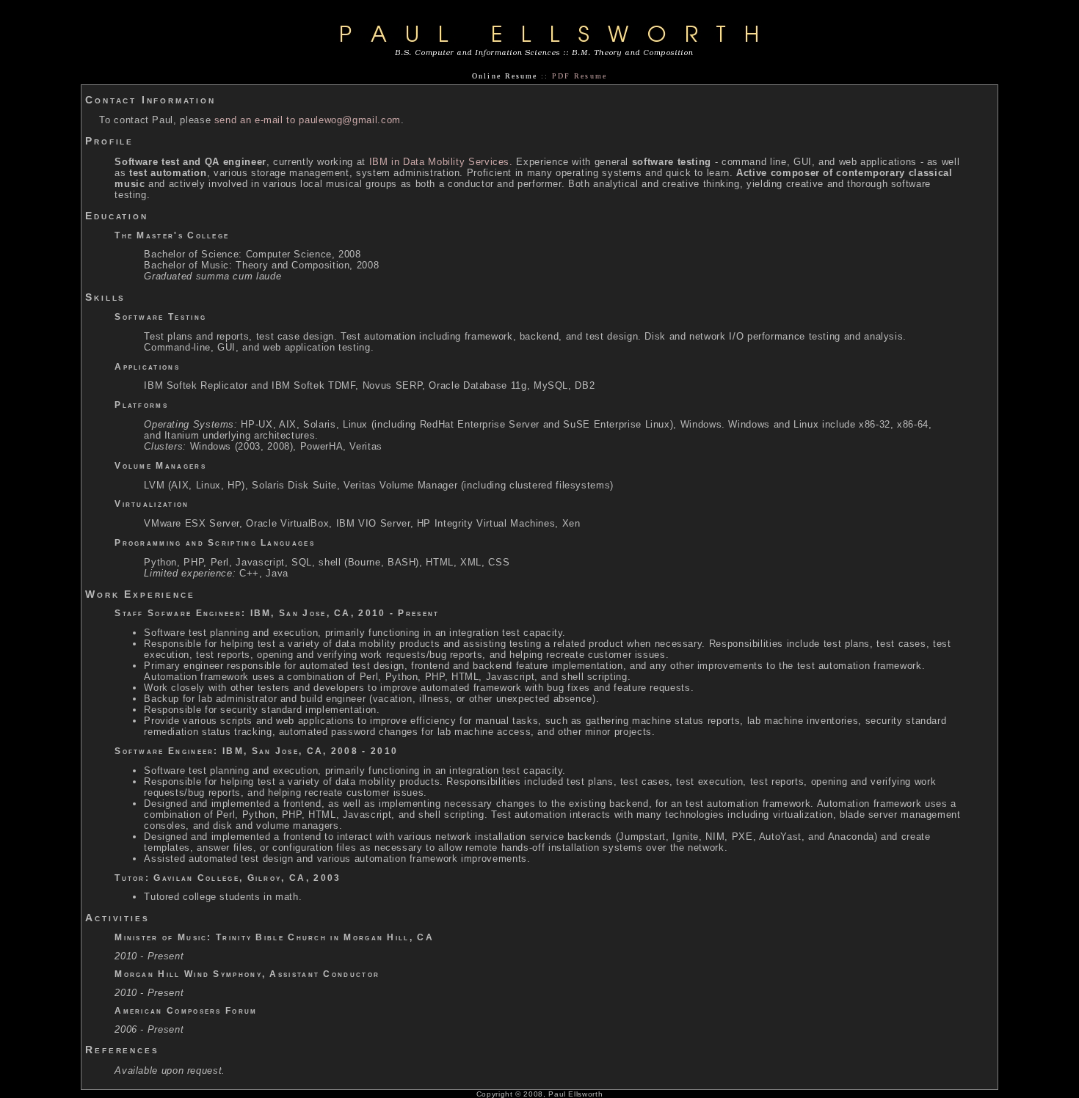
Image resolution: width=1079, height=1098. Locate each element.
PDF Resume (579, 76)
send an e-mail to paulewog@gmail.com (307, 119)
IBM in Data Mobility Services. (441, 161)
